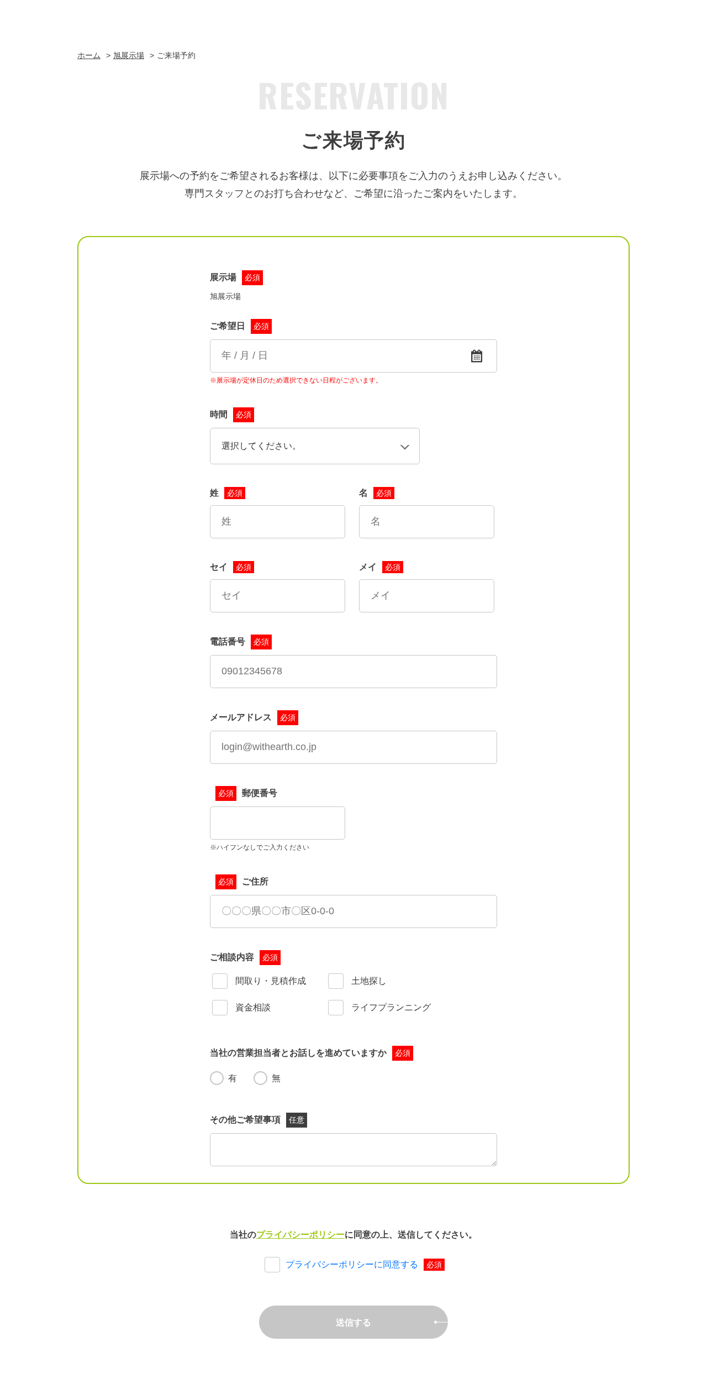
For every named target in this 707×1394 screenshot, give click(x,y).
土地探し (368, 981)
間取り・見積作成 (269, 981)
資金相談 (252, 1007)
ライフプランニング (390, 1007)
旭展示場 (128, 55)
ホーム (89, 55)
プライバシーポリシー (300, 1234)
